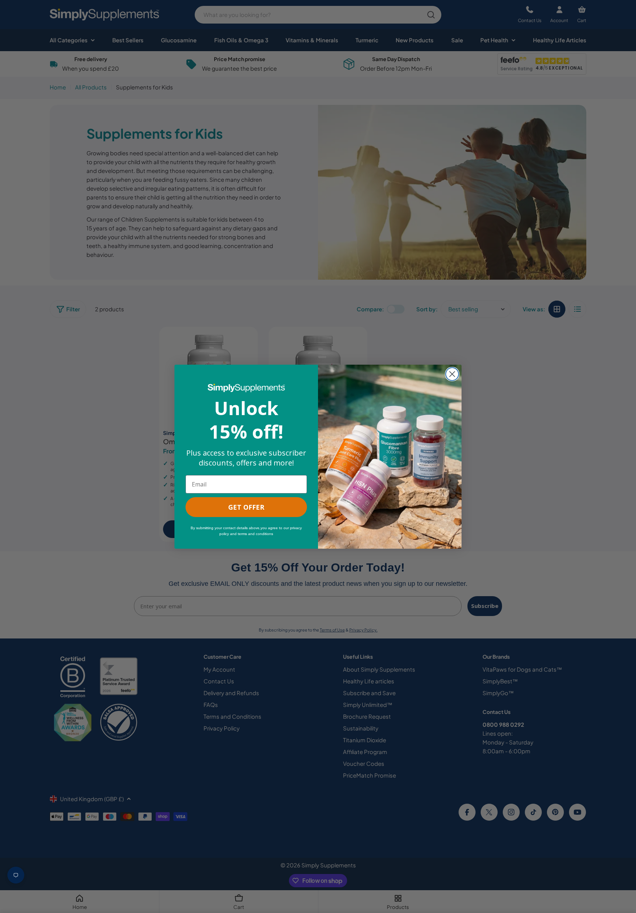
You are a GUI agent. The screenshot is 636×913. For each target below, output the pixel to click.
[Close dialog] (452, 374)
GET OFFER (246, 507)
